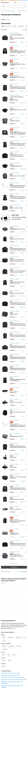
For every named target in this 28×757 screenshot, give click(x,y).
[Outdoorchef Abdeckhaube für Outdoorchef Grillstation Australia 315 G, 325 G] (14, 446)
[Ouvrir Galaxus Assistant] (22, 2)
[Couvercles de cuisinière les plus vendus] (14, 218)
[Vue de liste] (25, 30)
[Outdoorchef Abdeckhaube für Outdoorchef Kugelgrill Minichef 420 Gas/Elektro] (14, 132)
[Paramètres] (15, 2)
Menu (4, 6)
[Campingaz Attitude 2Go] (14, 436)
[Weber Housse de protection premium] (14, 37)
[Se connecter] (18, 2)
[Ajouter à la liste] (24, 42)
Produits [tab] (3, 19)
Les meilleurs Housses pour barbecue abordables (13, 700)
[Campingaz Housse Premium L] (14, 76)
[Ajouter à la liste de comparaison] (21, 42)
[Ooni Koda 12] (14, 467)
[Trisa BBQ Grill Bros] (14, 121)
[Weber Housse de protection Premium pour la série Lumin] (14, 260)
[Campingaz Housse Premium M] (14, 229)
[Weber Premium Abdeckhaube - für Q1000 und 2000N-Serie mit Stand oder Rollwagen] (14, 335)
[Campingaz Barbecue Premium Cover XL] (14, 63)
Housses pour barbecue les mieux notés (10, 698)
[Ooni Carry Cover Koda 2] (14, 402)
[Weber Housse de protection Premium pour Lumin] (14, 282)
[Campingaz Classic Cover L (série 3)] (14, 110)
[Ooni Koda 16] (14, 391)
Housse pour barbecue (14, 33)
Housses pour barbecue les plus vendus (10, 696)
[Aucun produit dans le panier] (25, 2)
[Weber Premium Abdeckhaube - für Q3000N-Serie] (14, 520)
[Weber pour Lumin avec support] (14, 176)
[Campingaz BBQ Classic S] (14, 166)
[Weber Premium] (14, 99)
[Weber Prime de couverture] (14, 239)
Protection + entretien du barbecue (8, 11)
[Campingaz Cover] (14, 533)
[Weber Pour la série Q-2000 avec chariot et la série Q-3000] (14, 271)
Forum (2, 583)
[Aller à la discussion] (14, 596)
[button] (26, 33)
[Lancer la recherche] (8, 6)
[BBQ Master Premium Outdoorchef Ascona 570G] (14, 555)
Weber (14, 26)
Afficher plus (14, 567)
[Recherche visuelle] (25, 6)
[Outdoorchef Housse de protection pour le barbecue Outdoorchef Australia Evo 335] (14, 155)
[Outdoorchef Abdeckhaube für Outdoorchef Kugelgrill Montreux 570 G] (14, 346)
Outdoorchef (21, 26)
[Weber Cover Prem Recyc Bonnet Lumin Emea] (14, 477)
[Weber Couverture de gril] (14, 208)
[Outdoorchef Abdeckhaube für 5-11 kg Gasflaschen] (14, 380)
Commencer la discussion (15, 586)
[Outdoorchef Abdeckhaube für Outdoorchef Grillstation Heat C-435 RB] (14, 544)
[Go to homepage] (5, 2)
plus (14, 651)
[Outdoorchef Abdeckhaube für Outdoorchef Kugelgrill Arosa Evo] (14, 249)
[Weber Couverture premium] (14, 293)
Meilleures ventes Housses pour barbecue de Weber (14, 702)
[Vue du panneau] (22, 30)
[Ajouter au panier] (26, 42)
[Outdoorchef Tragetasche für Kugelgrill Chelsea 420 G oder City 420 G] (14, 425)
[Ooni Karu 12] (14, 457)
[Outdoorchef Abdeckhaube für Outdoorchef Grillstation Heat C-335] (14, 303)
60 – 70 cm (8, 26)
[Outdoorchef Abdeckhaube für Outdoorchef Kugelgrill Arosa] (14, 186)
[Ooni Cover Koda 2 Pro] (14, 509)
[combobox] (3, 26)
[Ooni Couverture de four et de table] (14, 412)
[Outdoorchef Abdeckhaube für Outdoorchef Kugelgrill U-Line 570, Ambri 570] (14, 50)
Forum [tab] (8, 19)
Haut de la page (23, 571)
